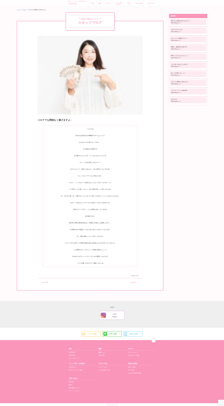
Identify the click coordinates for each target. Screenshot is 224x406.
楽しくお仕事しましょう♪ (178, 73)
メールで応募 (91, 334)
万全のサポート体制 (133, 355)
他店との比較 (132, 367)
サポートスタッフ (133, 352)
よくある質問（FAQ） (104, 370)
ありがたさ (174, 99)
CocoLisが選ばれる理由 (134, 373)
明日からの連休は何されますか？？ (181, 21)
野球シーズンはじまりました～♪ (180, 55)
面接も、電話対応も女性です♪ (179, 47)
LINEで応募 (113, 334)
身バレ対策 (131, 370)
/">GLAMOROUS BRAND (77, 3)
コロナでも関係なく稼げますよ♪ (180, 81)
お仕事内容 (72, 352)
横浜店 (70, 385)
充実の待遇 (101, 355)
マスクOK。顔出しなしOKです (179, 64)
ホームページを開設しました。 (179, 38)
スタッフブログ (102, 367)
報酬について (102, 352)
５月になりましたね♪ (177, 29)
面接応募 (71, 382)
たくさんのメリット (74, 358)
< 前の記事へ (45, 282)
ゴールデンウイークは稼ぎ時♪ (179, 90)
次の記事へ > (134, 282)
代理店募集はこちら (74, 388)
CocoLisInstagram (114, 315)
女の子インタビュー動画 (75, 370)
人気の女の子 (72, 367)
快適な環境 (72, 355)
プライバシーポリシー (75, 390)
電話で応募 (134, 334)
